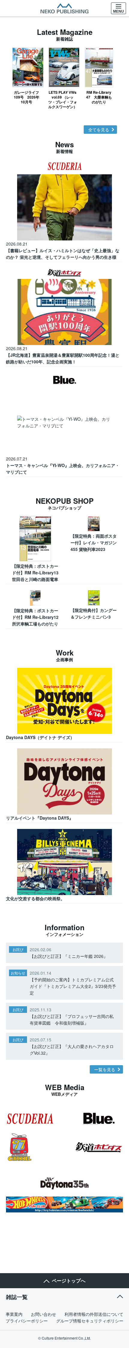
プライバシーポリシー (27, 1321)
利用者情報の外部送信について (93, 1314)
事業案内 (14, 1314)
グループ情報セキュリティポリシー (89, 1321)
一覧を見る (104, 1069)
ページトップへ (69, 1280)
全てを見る (98, 130)
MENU (118, 11)
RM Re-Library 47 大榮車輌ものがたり (99, 97)
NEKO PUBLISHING (64, 8)
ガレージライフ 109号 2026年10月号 (27, 97)
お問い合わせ (43, 1314)
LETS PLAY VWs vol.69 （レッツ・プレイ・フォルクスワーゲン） (62, 99)
